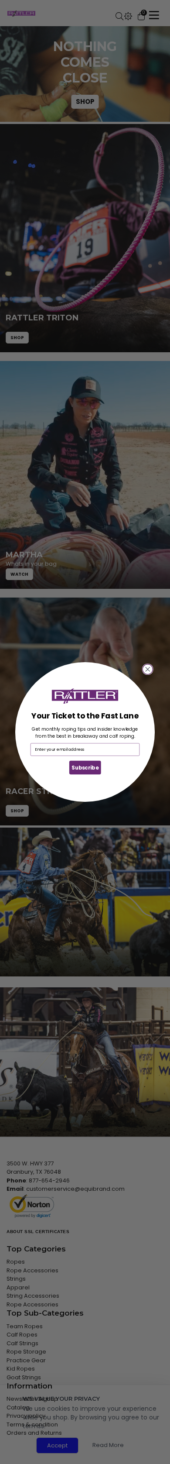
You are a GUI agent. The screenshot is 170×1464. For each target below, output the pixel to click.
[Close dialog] (148, 669)
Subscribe (84, 767)
